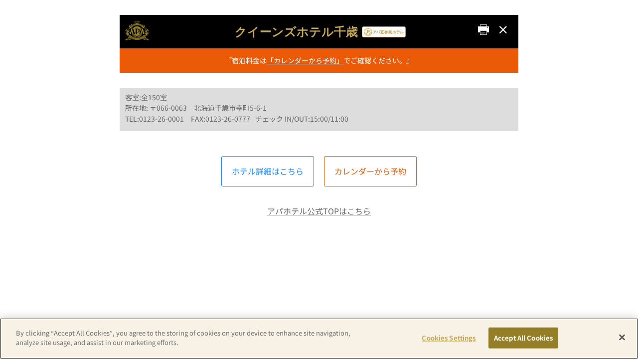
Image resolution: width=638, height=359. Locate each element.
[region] (319, 338)
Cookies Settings (449, 338)
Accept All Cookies (523, 338)
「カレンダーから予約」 (305, 60)
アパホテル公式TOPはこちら (319, 211)
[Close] (622, 337)
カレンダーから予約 (370, 171)
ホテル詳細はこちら (268, 171)
